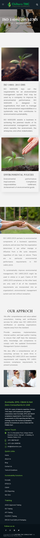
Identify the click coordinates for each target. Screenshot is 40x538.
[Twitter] (18, 530)
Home (11, 23)
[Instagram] (10, 530)
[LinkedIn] (14, 530)
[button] (37, 4)
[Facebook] (5, 530)
